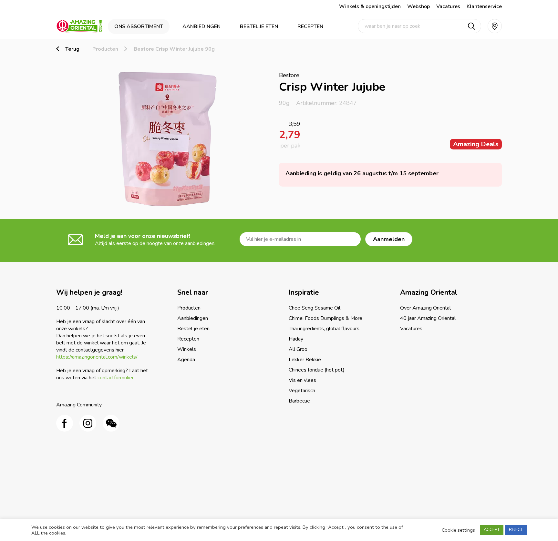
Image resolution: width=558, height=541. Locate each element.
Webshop (418, 6)
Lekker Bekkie (305, 359)
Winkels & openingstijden (370, 6)
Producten (105, 49)
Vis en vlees (302, 380)
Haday (296, 338)
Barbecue (299, 400)
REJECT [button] (516, 530)
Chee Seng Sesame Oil (314, 307)
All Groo (298, 349)
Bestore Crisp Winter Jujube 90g (174, 49)
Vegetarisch (302, 390)
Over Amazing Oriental (425, 307)
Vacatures (448, 6)
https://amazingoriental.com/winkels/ (97, 357)
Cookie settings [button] (458, 530)
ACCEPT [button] (492, 530)
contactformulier (116, 377)
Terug (72, 49)
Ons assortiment (138, 26)
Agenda (186, 359)
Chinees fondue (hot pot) (317, 369)
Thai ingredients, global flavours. (324, 328)
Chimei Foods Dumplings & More (325, 318)
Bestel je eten (259, 26)
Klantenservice (484, 6)
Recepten (310, 26)
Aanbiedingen (201, 26)
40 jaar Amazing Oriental (428, 318)
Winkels (186, 349)
